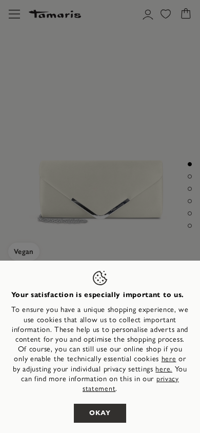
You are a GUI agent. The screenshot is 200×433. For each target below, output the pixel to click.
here (169, 359)
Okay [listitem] (100, 413)
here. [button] (163, 369)
